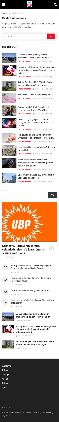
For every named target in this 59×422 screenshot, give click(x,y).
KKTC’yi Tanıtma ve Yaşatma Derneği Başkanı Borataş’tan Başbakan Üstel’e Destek (31, 267)
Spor (4, 387)
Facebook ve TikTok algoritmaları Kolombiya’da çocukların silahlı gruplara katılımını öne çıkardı (35, 162)
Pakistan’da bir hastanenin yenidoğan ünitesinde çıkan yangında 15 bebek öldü (36, 136)
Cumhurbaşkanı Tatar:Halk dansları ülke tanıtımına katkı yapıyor (32, 301)
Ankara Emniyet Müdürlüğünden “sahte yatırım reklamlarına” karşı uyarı (35, 84)
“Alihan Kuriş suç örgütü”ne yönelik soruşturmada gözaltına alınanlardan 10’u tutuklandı (36, 122)
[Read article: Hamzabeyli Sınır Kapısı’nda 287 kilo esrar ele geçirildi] (9, 150)
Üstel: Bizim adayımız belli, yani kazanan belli (30, 290)
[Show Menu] (3, 4)
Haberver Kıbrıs (24, 61)
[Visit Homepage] (29, 4)
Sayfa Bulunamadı (19, 13)
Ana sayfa (6, 13)
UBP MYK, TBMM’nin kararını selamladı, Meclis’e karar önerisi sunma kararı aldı (23, 249)
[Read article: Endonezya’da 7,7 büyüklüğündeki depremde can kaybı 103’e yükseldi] (9, 110)
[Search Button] (55, 4)
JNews (11, 412)
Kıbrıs (5, 370)
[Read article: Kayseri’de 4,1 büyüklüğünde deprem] (9, 98)
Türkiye (5, 374)
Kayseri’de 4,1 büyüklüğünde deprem (34, 94)
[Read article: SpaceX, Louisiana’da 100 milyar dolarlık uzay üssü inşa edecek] (9, 178)
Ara (3, 189)
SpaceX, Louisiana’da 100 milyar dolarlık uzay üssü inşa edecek (36, 176)
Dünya (5, 383)
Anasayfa (6, 365)
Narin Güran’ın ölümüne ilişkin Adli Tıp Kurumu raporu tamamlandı (31, 279)
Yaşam (5, 378)
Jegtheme (6, 415)
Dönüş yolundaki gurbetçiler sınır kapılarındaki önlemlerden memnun (33, 56)
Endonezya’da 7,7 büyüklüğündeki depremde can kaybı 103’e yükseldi (33, 108)
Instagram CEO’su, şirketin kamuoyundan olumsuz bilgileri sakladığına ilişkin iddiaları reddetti (37, 69)
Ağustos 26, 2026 (41, 61)
